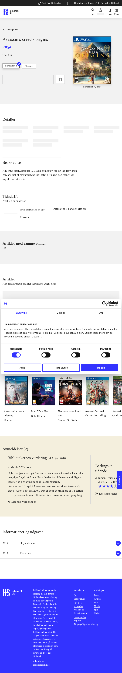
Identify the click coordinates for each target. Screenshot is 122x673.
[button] (61, 543)
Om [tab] (101, 312)
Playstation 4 (11, 66)
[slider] (92, 62)
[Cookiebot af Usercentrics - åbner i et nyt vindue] (104, 303)
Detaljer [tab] (61, 312)
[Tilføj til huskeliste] (60, 79)
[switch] (46, 355)
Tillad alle (99, 367)
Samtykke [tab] (21, 312)
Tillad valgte (61, 367)
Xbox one (29, 66)
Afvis (22, 367)
